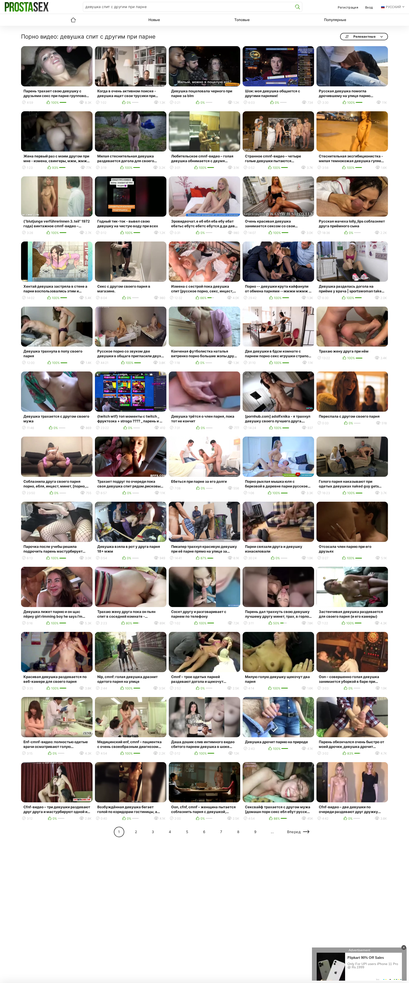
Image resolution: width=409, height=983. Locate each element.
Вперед (294, 832)
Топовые (242, 20)
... (272, 832)
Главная (73, 20)
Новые (154, 20)
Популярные (335, 20)
